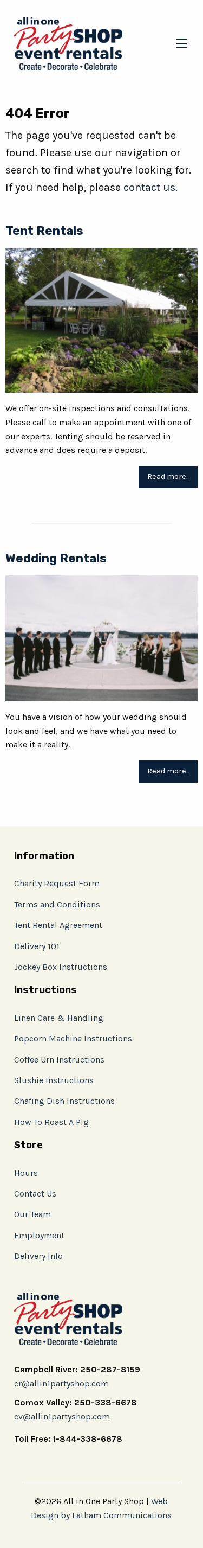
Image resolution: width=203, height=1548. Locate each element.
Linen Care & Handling (58, 1018)
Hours (26, 1173)
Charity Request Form (57, 883)
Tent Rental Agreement (58, 925)
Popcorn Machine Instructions (73, 1038)
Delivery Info (38, 1256)
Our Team (32, 1214)
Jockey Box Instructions (60, 967)
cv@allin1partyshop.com (62, 1416)
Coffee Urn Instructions (59, 1059)
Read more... (168, 476)
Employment (39, 1235)
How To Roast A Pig (51, 1122)
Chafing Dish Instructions (64, 1101)
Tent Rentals (44, 230)
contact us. (150, 187)
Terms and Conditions (57, 904)
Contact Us (35, 1193)
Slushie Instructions (54, 1080)
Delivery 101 (37, 946)
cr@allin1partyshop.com (61, 1383)
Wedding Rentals (56, 558)
